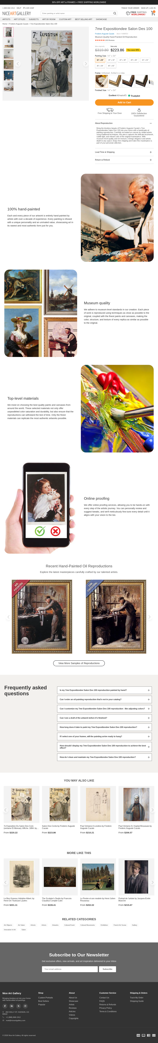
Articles (72, 1011)
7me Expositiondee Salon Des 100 (43, 24)
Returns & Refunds (107, 1005)
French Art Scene (120, 925)
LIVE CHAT (29, 8)
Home (4, 24)
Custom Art (65, 19)
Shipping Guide (137, 1001)
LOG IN (153, 8)
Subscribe (107, 969)
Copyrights (73, 1018)
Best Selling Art (83, 19)
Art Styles (19, 19)
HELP (19, 8)
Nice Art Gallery (21, 14)
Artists (6, 19)
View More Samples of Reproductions (79, 663)
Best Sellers (43, 1001)
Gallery (134, 925)
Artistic (33, 925)
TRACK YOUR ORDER (130, 8)
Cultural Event (69, 925)
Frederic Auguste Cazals (18, 24)
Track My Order (136, 998)
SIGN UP (144, 8)
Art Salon (21, 925)
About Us (73, 998)
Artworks (55, 925)
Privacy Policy (105, 1008)
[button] (18, 64)
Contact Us (104, 998)
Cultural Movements (87, 925)
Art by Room (48, 19)
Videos (72, 1015)
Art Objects (8, 925)
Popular (41, 1005)
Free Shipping (137, 13)
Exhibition (104, 925)
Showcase (101, 19)
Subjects (34, 19)
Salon (24, 930)
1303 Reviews (110, 40)
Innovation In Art (10, 930)
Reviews (73, 1008)
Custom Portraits (45, 998)
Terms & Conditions (108, 1011)
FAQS (102, 1001)
